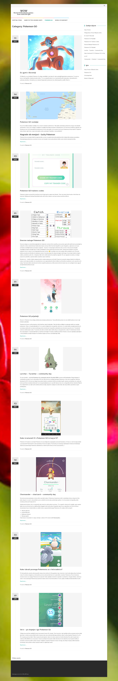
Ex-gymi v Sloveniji (28, 73)
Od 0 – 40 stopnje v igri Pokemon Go (35, 630)
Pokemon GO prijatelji (29, 316)
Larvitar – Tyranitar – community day (36, 374)
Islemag (14, 674)
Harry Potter (87, 30)
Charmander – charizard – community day (38, 494)
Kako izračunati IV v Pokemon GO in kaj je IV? (39, 438)
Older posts (16, 658)
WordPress (26, 674)
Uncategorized (88, 75)
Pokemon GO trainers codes (32, 191)
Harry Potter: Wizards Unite (33, 20)
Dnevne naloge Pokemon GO (32, 240)
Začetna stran (17, 20)
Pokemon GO (49, 20)
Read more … (23, 141)
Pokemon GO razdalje (29, 122)
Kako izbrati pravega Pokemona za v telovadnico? (41, 569)
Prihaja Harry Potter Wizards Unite (93, 32)
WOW (23, 10)
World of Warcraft (61, 20)
